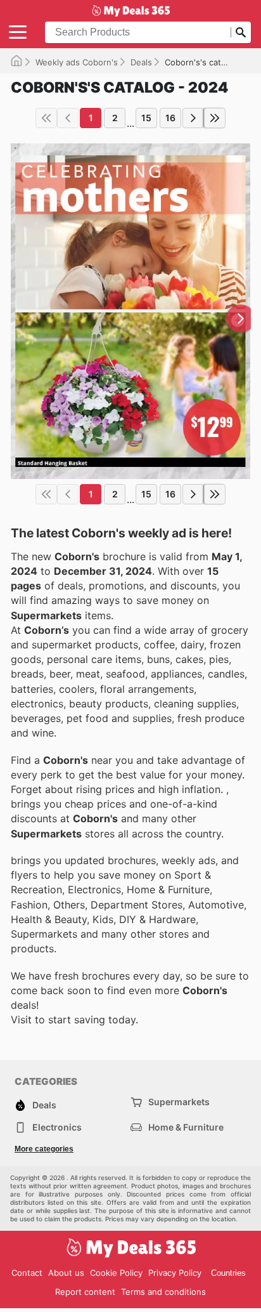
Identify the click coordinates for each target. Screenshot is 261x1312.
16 (170, 117)
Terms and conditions (163, 1292)
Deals (141, 62)
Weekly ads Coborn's (76, 62)
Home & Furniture (186, 1127)
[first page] (46, 118)
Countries (228, 1273)
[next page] (193, 118)
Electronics (57, 1127)
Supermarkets (179, 1101)
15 (146, 117)
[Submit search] (241, 32)
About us (66, 1273)
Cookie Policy (116, 1273)
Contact (26, 1273)
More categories (44, 1149)
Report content (85, 1292)
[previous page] (68, 118)
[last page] (215, 118)
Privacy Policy (174, 1273)
